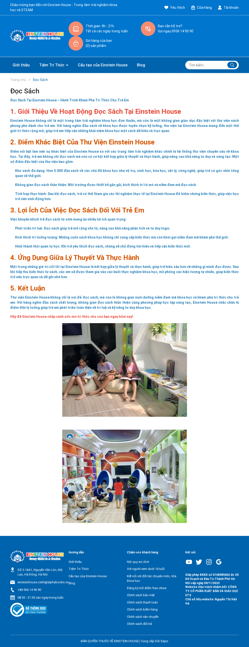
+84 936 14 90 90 (29, 590)
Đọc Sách (24, 91)
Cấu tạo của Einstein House (102, 65)
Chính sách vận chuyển (143, 617)
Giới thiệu (21, 65)
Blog (141, 65)
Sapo (164, 641)
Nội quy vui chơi (138, 562)
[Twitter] (199, 562)
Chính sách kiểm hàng (142, 609)
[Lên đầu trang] (238, 632)
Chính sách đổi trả (139, 624)
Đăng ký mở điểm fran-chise (146, 588)
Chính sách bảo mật (141, 595)
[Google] (218, 562)
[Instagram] (209, 562)
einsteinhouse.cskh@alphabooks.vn (43, 582)
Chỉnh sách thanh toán (142, 602)
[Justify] (232, 65)
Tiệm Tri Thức (52, 65)
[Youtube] (189, 562)
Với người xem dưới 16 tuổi (146, 569)
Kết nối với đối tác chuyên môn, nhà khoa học (151, 578)
